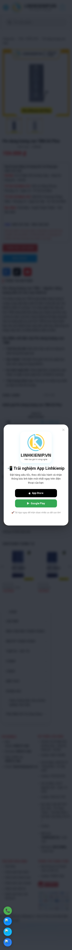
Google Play (38, 503)
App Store (37, 493)
